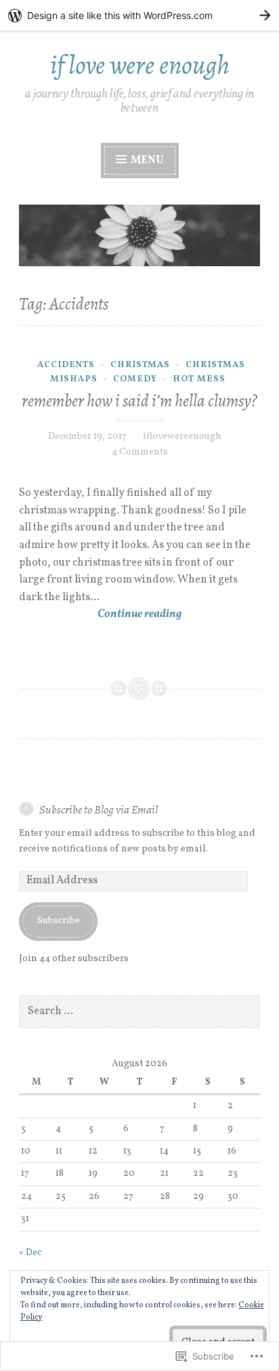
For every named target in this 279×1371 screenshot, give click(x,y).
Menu (146, 160)
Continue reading (100, 615)
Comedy (135, 379)
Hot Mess (199, 379)
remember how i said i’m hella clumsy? (139, 401)
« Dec (30, 1252)
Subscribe (58, 920)
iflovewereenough (182, 436)
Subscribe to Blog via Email (98, 809)
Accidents (66, 365)
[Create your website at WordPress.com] (139, 15)
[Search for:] (139, 1011)
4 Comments (140, 452)
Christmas (140, 365)
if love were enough (140, 65)
